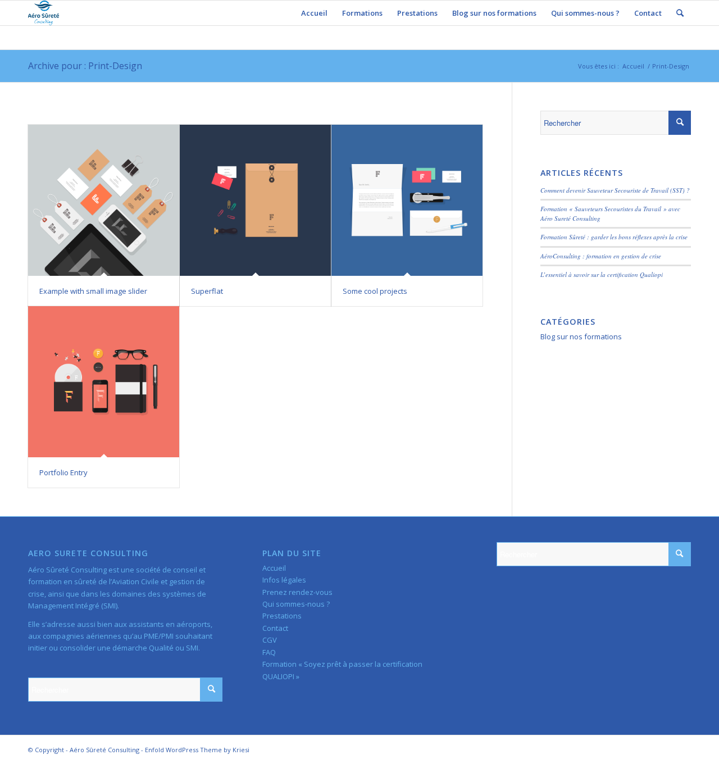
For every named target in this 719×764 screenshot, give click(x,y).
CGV (269, 640)
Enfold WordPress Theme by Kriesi (197, 749)
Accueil (633, 66)
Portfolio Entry (63, 472)
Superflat (207, 291)
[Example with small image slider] (103, 200)
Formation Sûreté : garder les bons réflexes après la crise (614, 237)
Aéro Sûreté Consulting (104, 749)
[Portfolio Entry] (103, 381)
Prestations (282, 616)
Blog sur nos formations (581, 336)
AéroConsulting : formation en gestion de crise (600, 256)
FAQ (269, 652)
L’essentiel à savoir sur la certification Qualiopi (601, 274)
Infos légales (284, 580)
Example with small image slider (93, 291)
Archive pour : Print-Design (85, 66)
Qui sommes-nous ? (296, 604)
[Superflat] (255, 200)
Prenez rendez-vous (297, 592)
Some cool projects (375, 291)
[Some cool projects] (407, 200)
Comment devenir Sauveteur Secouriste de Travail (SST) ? (615, 190)
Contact (275, 628)
